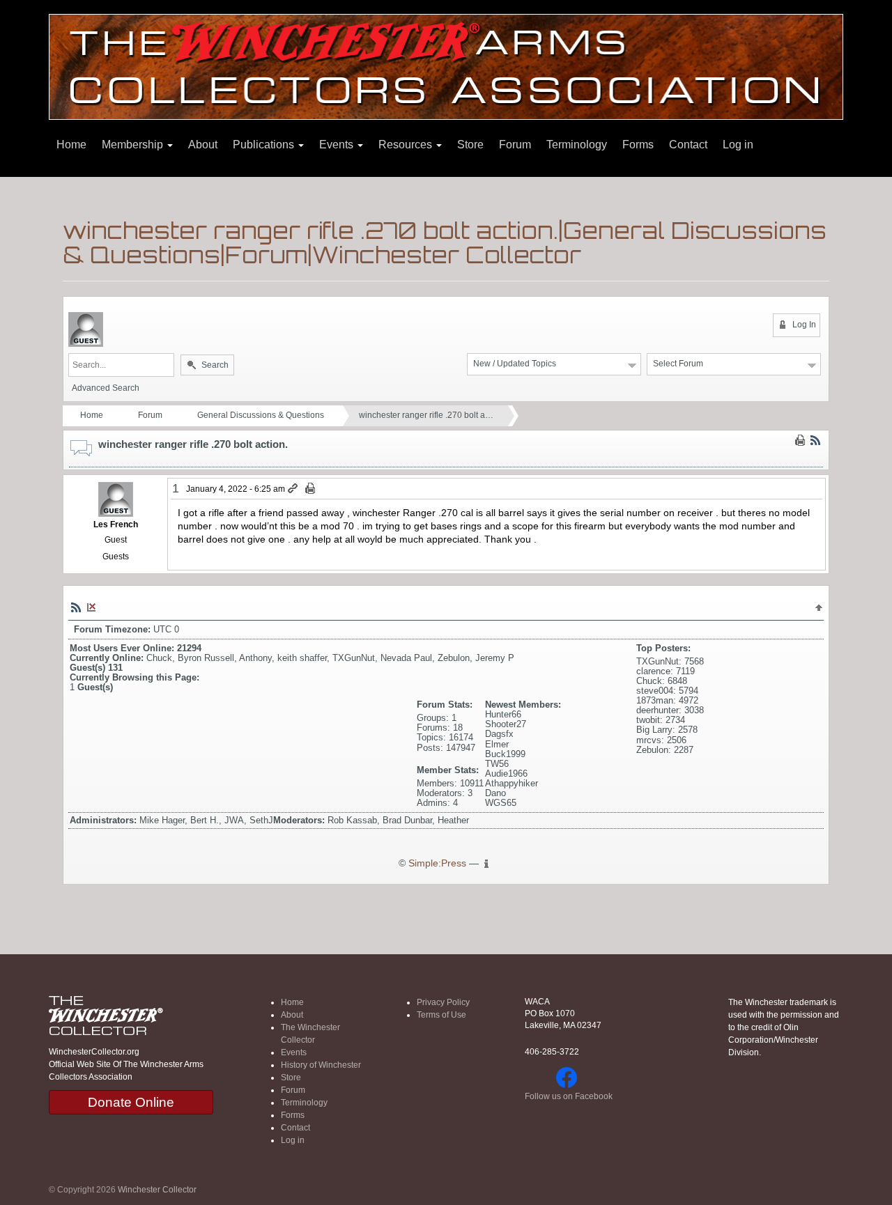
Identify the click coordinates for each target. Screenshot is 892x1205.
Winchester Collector (157, 1190)
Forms (638, 144)
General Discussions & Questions (260, 415)
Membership (134, 144)
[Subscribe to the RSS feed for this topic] (815, 440)
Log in (738, 144)
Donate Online (131, 1102)
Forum (515, 144)
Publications (265, 144)
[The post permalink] (293, 489)
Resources (406, 144)
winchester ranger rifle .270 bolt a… (426, 415)
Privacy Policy (443, 1002)
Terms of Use (441, 1015)
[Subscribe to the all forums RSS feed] (76, 606)
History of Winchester (321, 1065)
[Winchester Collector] (446, 66)
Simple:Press (437, 863)
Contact (688, 144)
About (202, 144)
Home (71, 144)
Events (337, 144)
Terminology (576, 144)
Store (470, 144)
